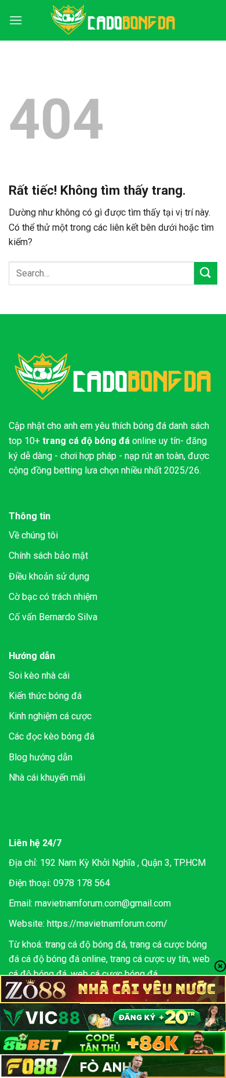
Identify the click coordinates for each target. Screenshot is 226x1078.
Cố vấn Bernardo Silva (53, 616)
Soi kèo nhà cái (39, 675)
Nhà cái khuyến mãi (47, 777)
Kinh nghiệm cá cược (50, 716)
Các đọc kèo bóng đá (51, 736)
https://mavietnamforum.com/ (107, 923)
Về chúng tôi (33, 535)
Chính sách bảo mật (48, 555)
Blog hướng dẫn (40, 757)
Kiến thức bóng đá (45, 695)
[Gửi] (205, 273)
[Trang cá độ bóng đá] (113, 20)
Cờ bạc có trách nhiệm (53, 596)
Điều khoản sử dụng (49, 576)
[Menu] (16, 20)
